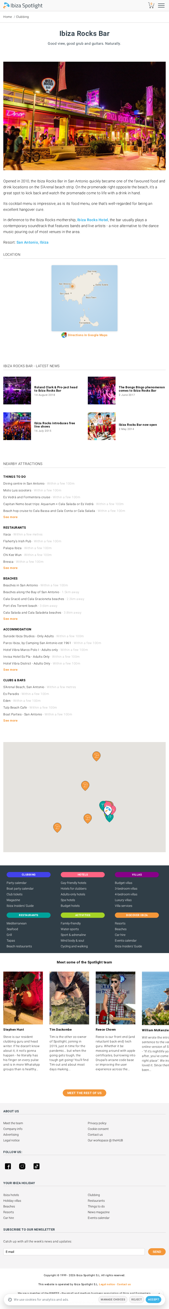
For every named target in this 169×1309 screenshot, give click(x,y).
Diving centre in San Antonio (38, 483)
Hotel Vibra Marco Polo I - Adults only (45, 650)
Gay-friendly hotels (73, 883)
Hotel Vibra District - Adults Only (41, 663)
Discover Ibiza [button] (137, 915)
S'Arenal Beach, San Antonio (39, 687)
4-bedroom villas (126, 894)
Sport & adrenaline (73, 935)
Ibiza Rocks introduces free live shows (54, 424)
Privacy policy (97, 1123)
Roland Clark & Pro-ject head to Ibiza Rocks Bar (55, 388)
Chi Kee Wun (27, 555)
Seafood (12, 929)
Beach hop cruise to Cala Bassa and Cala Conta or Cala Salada (64, 511)
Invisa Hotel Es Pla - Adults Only (41, 656)
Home (7, 17)
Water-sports (70, 929)
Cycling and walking (74, 946)
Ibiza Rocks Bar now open (138, 424)
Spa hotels (68, 900)
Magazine (13, 900)
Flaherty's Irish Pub (32, 541)
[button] (88, 819)
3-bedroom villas (126, 888)
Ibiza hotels (11, 1195)
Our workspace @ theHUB (105, 1140)
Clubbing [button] (29, 874)
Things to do (96, 1206)
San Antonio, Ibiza (33, 242)
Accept (153, 1299)
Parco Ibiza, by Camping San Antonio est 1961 (52, 643)
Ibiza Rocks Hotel (92, 220)
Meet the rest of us (84, 1093)
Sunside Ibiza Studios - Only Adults (43, 636)
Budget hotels (70, 905)
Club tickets (14, 894)
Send (157, 1251)
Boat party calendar (20, 888)
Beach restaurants (19, 946)
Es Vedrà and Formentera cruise (41, 497)
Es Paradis (26, 694)
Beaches (121, 929)
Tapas (11, 940)
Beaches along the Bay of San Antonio (41, 592)
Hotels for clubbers (73, 888)
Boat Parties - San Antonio (37, 714)
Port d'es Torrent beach (30, 605)
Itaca (23, 534)
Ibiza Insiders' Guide (20, 905)
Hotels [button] (83, 874)
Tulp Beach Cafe (30, 707)
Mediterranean (17, 923)
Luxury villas (123, 900)
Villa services (123, 905)
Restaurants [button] (28, 915)
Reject (136, 1299)
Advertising (11, 1134)
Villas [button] (137, 874)
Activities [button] (82, 915)
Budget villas (123, 883)
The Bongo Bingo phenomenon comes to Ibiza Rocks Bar (142, 388)
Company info (12, 1129)
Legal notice (11, 1140)
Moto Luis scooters (32, 490)
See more (10, 517)
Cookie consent (98, 1129)
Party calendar (17, 883)
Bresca (23, 561)
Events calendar (126, 940)
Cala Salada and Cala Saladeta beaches (42, 612)
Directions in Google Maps (88, 335)
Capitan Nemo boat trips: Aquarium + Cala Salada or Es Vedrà (63, 504)
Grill (9, 935)
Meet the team (13, 1123)
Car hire (120, 935)
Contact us (95, 1134)
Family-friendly (71, 923)
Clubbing (22, 17)
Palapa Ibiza (27, 548)
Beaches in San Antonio (35, 585)
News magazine (99, 1212)
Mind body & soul (72, 940)
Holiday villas (12, 1200)
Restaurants (96, 1200)
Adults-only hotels (73, 894)
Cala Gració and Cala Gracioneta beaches (43, 599)
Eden (21, 700)
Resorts (120, 923)
